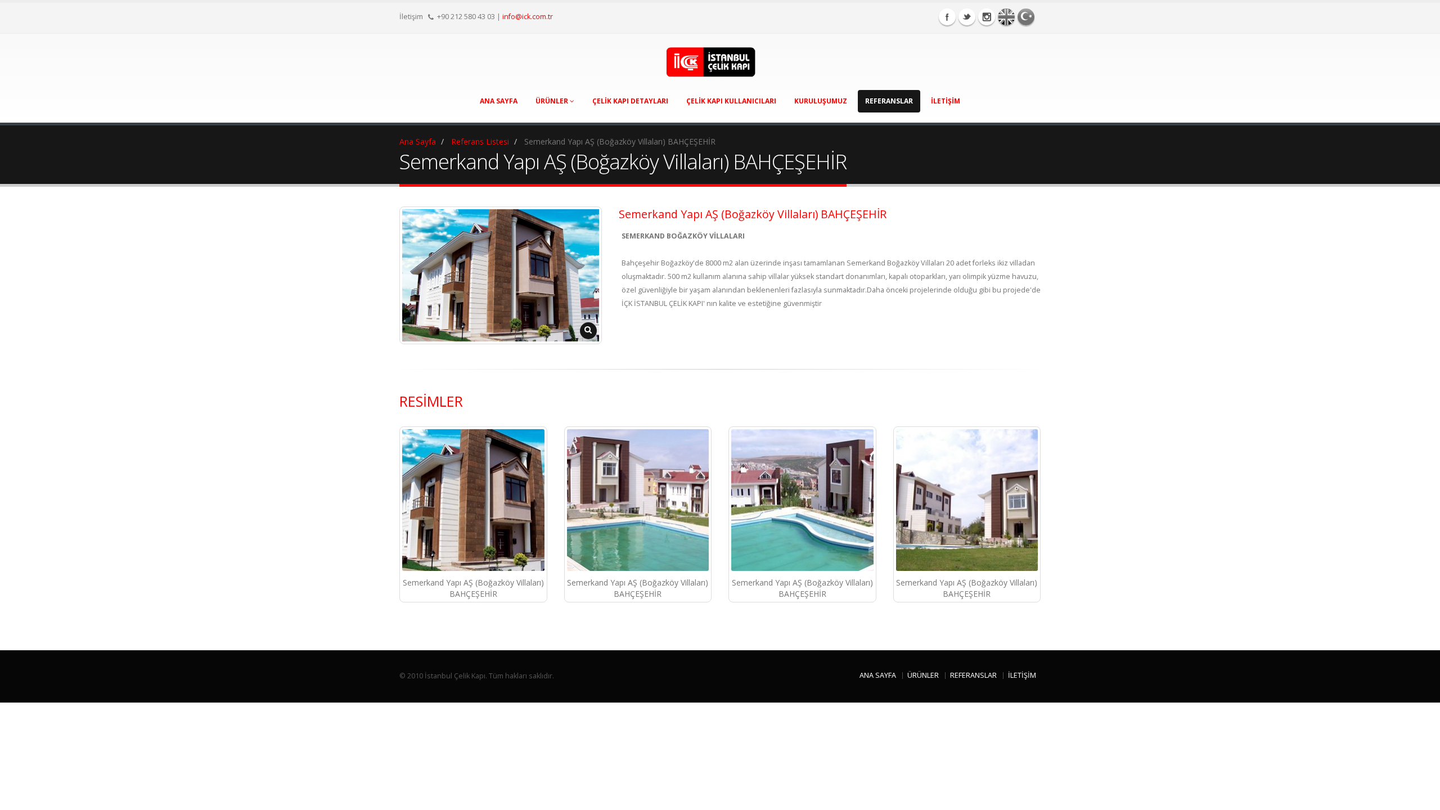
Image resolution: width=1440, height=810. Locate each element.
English (1006, 16)
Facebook (947, 16)
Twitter (966, 16)
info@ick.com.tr (527, 16)
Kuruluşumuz (820, 101)
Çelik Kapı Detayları (630, 101)
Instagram (986, 16)
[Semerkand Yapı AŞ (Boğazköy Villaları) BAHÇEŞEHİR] (473, 500)
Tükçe (1026, 16)
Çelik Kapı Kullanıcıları (731, 101)
